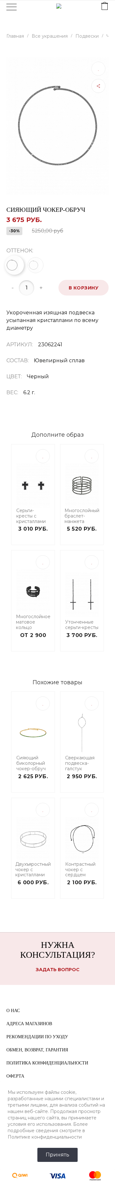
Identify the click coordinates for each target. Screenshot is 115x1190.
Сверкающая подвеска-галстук (80, 763)
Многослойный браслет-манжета (82, 516)
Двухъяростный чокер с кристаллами (33, 870)
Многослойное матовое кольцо (33, 622)
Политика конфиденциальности (47, 1063)
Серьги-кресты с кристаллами (31, 516)
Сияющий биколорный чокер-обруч (31, 763)
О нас (13, 1010)
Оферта (15, 1076)
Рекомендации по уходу (37, 1036)
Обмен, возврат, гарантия (37, 1050)
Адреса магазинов (29, 1023)
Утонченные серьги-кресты (81, 624)
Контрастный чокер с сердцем (80, 870)
